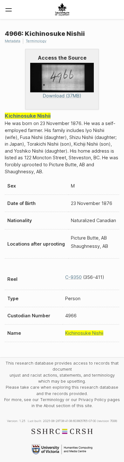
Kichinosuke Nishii (28, 116)
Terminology (36, 41)
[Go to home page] (62, 9)
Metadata (12, 41)
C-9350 (73, 277)
